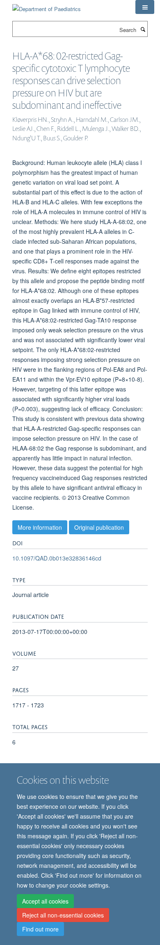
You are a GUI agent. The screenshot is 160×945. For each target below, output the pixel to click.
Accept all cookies (45, 901)
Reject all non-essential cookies (63, 915)
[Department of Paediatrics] (46, 6)
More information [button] (40, 527)
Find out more (40, 929)
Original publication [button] (99, 527)
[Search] (142, 29)
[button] (144, 7)
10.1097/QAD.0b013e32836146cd (56, 558)
